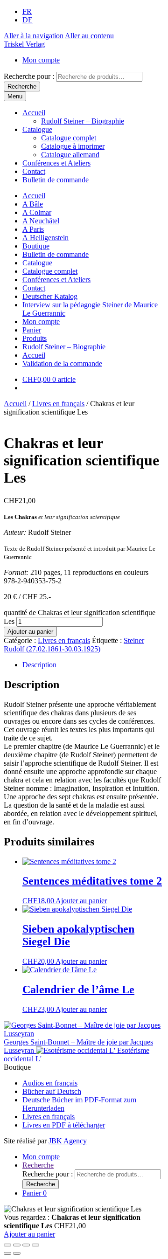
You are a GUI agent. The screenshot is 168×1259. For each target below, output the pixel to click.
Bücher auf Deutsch (51, 1091)
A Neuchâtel (40, 221)
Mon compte (41, 60)
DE (27, 20)
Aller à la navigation (33, 36)
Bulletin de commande (55, 180)
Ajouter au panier (30, 631)
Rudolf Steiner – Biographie (82, 121)
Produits (34, 338)
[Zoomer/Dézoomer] (7, 1245)
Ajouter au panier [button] (81, 901)
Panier (31, 330)
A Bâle (32, 204)
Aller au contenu (89, 36)
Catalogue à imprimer (73, 146)
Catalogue (37, 129)
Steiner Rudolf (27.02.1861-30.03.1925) (74, 644)
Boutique (35, 246)
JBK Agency (68, 1141)
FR (27, 11)
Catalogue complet (68, 138)
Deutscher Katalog (49, 296)
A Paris (33, 229)
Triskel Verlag (24, 44)
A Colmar (36, 212)
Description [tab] (39, 665)
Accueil (33, 113)
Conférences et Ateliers (56, 163)
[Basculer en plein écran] (17, 1245)
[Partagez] (26, 1245)
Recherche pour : (29, 76)
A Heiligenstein (45, 238)
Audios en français (49, 1083)
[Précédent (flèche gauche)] (7, 1253)
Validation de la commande (62, 363)
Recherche (21, 86)
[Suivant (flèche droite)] (17, 1253)
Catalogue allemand (70, 155)
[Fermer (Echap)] (35, 1245)
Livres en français (58, 404)
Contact (33, 171)
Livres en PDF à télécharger (63, 1125)
